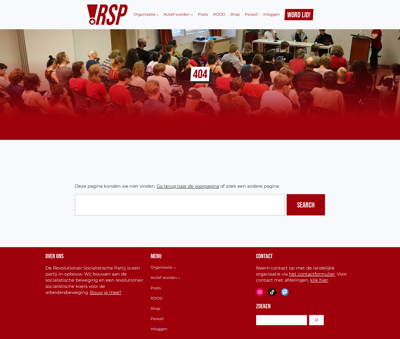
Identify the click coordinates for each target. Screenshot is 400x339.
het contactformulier (312, 274)
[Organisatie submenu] (157, 14)
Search (306, 205)
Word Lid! (299, 14)
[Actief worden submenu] (192, 14)
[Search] (316, 320)
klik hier (319, 280)
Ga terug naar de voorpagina (188, 186)
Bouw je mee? (105, 292)
